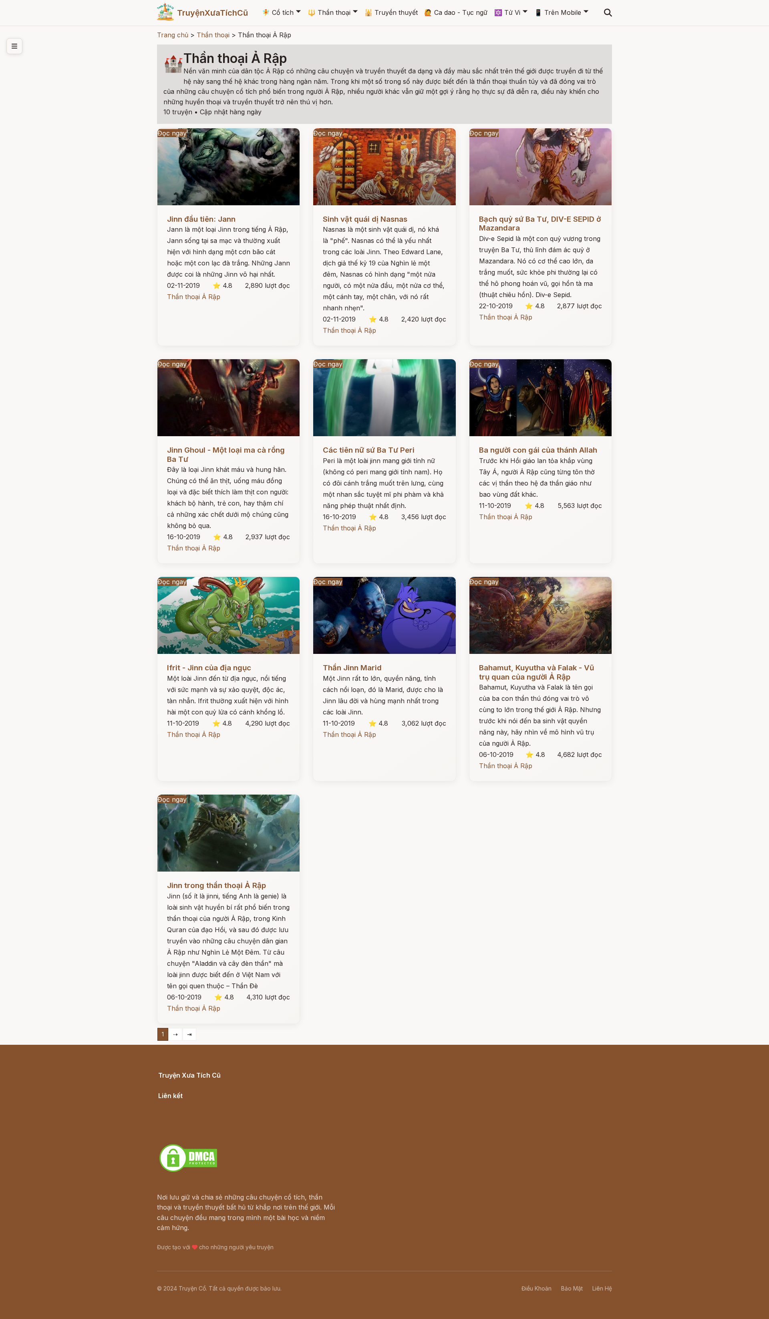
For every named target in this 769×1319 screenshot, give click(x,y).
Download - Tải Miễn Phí (196, 1135)
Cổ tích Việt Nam (183, 1084)
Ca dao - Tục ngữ (455, 12)
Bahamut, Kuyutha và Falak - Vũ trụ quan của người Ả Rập (536, 672)
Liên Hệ (602, 1288)
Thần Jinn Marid (352, 667)
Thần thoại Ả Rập (193, 297)
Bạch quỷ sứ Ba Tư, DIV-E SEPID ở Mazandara (540, 223)
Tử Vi (507, 12)
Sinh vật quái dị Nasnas (365, 219)
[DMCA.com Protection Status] (188, 1171)
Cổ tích (278, 12)
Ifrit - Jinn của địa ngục (209, 667)
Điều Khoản (536, 1288)
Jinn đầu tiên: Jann (201, 219)
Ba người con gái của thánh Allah (538, 450)
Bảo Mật (572, 1288)
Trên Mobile (557, 12)
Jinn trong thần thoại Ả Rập (216, 885)
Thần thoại (329, 12)
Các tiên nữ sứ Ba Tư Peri (369, 450)
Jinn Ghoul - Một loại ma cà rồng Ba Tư (226, 454)
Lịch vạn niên (178, 1105)
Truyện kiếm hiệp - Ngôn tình (203, 1125)
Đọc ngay (172, 133)
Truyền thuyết (391, 12)
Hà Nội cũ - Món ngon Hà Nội (204, 1115)
